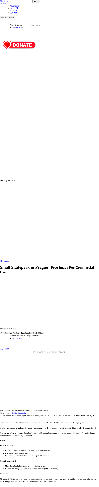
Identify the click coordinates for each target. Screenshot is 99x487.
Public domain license (21, 413)
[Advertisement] (49, 156)
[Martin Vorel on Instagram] (14, 344)
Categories (14, 6)
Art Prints (14, 13)
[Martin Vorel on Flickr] (21, 343)
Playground (4, 261)
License (13, 10)
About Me (14, 8)
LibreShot (4, 2)
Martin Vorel (18, 27)
